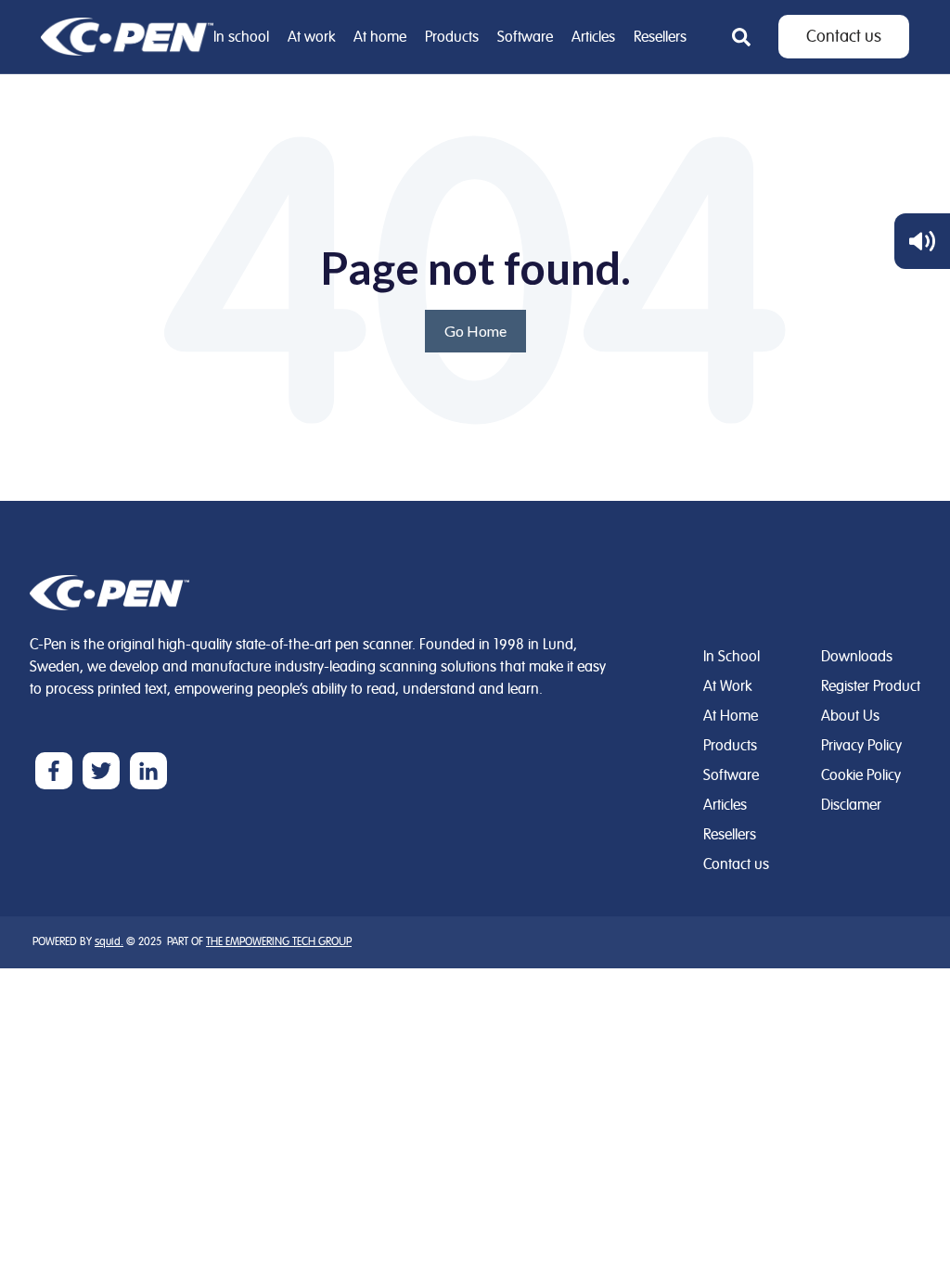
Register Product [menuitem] (870, 686)
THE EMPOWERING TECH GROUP (279, 942)
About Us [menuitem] (850, 716)
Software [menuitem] (525, 37)
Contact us (843, 36)
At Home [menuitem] (730, 716)
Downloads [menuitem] (856, 656)
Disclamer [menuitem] (851, 805)
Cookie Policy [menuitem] (861, 775)
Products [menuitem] (452, 37)
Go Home (475, 330)
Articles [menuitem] (593, 37)
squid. (109, 942)
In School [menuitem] (731, 656)
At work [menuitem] (311, 37)
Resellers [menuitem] (660, 37)
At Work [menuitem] (727, 686)
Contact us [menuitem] (736, 864)
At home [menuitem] (379, 37)
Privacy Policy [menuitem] (861, 745)
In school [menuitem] (241, 37)
